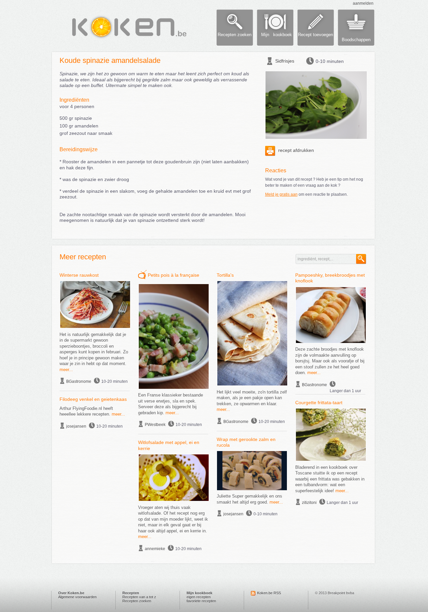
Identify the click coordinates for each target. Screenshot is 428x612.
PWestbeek (155, 424)
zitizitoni (309, 502)
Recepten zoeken (136, 601)
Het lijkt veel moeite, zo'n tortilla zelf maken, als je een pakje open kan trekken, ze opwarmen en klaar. (252, 397)
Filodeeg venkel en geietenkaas (93, 399)
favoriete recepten (201, 601)
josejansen (76, 426)
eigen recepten (199, 597)
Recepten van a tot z (139, 597)
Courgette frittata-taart (318, 402)
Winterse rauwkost (79, 275)
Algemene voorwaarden (77, 597)
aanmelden (363, 3)
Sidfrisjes (284, 61)
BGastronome (78, 381)
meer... (66, 369)
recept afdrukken (295, 150)
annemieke (155, 548)
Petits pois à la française (173, 275)
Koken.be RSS (269, 593)
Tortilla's (225, 275)
